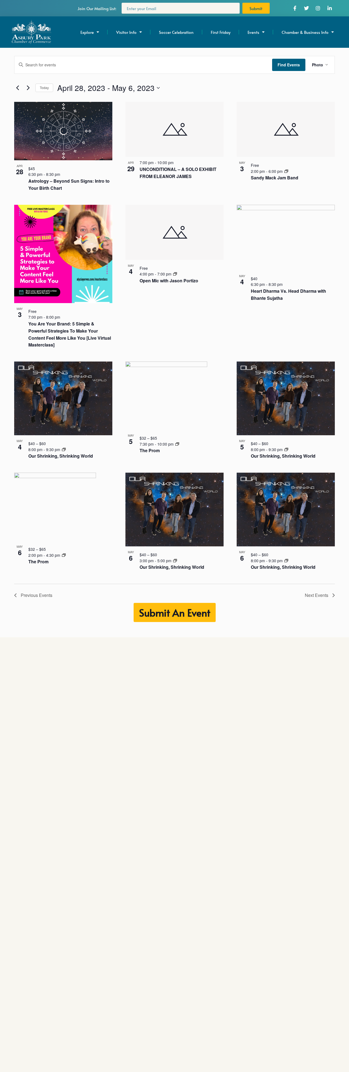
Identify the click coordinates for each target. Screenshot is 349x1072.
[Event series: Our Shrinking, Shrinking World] (64, 449)
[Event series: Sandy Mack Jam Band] (286, 171)
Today (44, 87)
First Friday (220, 32)
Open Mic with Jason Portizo (169, 280)
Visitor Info (126, 32)
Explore (87, 32)
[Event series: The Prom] (177, 444)
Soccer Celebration (176, 32)
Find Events (289, 64)
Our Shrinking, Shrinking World (60, 456)
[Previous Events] (17, 88)
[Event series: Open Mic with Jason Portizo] (175, 274)
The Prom (150, 450)
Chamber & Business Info (305, 32)
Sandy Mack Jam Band (274, 177)
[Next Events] (28, 88)
